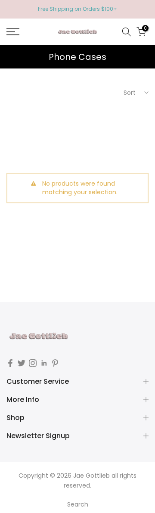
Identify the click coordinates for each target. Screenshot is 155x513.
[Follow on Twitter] (21, 363)
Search (77, 504)
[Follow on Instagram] (33, 363)
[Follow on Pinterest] (55, 363)
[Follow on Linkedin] (44, 363)
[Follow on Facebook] (10, 363)
